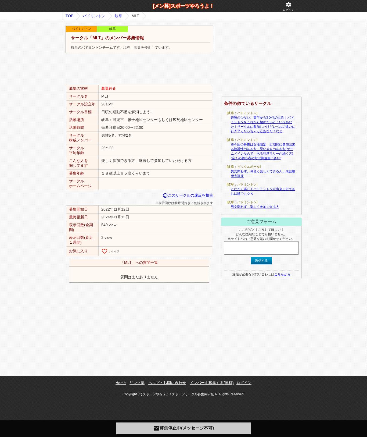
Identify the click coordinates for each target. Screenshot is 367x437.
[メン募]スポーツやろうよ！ (183, 6)
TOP (69, 16)
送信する (261, 260)
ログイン (288, 6)
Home (121, 383)
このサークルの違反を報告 (188, 195)
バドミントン (94, 16)
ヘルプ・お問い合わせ (167, 383)
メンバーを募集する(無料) (212, 383)
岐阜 (118, 16)
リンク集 (137, 383)
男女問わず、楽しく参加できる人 (255, 207)
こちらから (282, 274)
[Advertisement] (139, 69)
